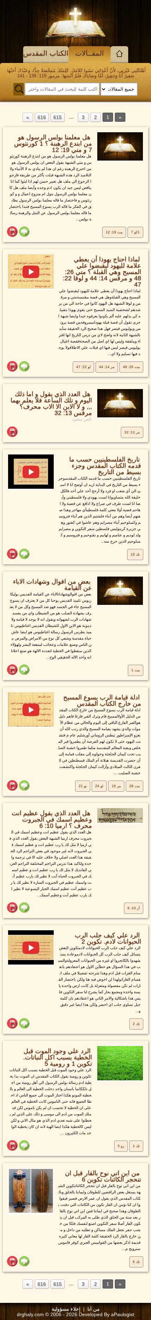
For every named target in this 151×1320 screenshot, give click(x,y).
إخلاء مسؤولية (66, 1309)
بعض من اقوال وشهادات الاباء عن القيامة (52, 584)
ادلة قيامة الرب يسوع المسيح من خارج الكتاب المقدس (102, 700)
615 (57, 117)
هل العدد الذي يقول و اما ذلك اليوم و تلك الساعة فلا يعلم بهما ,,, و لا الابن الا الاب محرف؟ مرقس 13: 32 (51, 403)
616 (42, 117)
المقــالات (89, 53)
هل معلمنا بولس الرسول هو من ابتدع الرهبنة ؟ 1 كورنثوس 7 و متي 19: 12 (53, 143)
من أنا (93, 1309)
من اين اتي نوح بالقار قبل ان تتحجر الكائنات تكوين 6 (103, 1176)
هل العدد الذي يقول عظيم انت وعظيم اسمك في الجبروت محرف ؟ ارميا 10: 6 (52, 819)
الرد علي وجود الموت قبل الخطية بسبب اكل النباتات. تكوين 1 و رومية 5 (57, 1057)
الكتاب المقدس (45, 53)
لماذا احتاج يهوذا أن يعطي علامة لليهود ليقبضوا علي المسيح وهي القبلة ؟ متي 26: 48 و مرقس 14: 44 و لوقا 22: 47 (102, 272)
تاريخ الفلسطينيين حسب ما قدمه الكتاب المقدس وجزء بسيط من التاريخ (105, 465)
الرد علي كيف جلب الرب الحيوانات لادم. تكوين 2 (108, 938)
